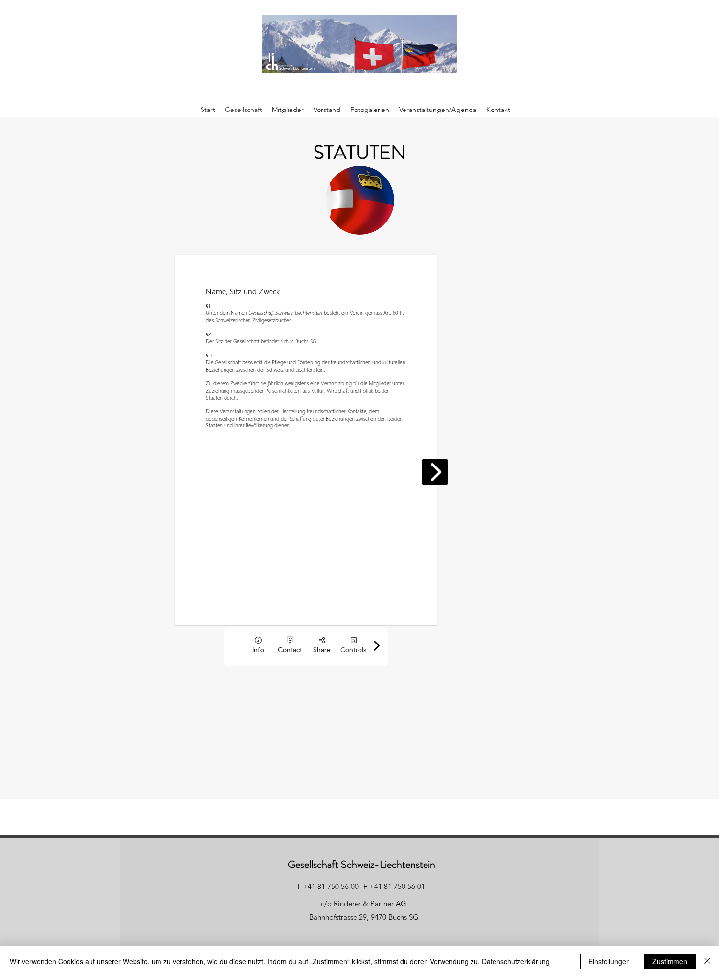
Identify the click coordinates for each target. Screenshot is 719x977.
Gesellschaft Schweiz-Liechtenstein (361, 864)
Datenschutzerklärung (516, 961)
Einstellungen (609, 961)
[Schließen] (707, 961)
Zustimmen (669, 961)
